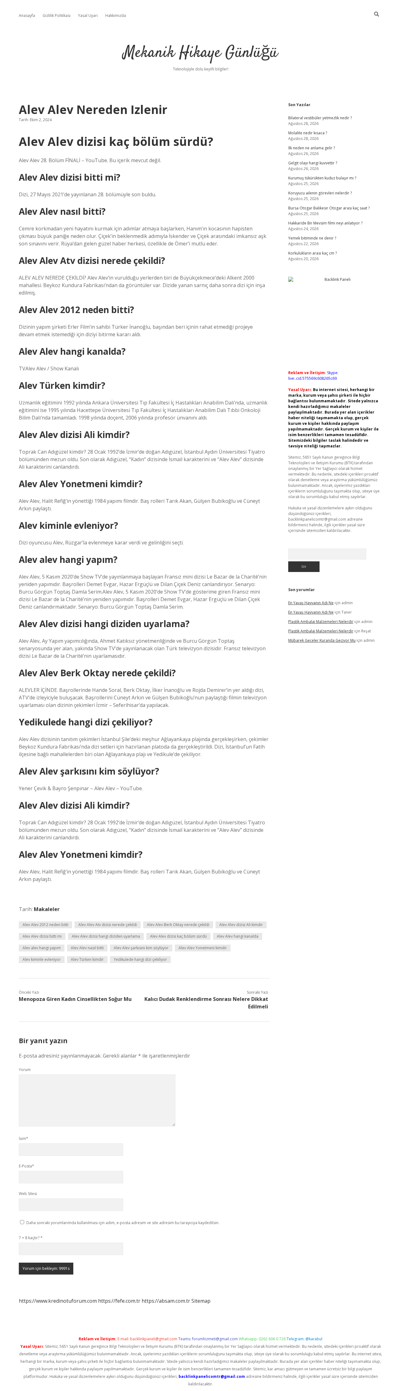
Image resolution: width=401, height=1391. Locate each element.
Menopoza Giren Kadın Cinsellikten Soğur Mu (75, 999)
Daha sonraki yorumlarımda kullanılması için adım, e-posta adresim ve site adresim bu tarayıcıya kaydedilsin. (122, 1222)
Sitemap (201, 1300)
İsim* (23, 1138)
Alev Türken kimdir (87, 959)
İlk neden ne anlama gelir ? (311, 148)
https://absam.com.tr (166, 1300)
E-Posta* (26, 1166)
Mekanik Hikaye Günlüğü (200, 53)
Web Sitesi (28, 1193)
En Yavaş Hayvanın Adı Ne (311, 602)
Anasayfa (27, 15)
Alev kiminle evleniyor (42, 959)
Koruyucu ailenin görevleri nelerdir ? (320, 193)
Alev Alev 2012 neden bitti (45, 924)
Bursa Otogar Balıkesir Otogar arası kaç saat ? (329, 208)
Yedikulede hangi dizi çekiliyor (140, 959)
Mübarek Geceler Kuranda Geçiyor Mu (322, 640)
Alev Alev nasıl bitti (87, 948)
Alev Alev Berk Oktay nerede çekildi (178, 924)
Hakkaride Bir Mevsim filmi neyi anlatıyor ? (325, 223)
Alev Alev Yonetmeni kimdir (203, 948)
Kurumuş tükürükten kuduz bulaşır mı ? (322, 178)
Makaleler (47, 909)
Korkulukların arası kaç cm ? (312, 253)
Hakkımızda (115, 15)
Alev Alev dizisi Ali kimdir (241, 924)
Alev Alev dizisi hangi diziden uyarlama (106, 936)
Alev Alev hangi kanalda (237, 936)
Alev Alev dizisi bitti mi (42, 936)
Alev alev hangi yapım (42, 948)
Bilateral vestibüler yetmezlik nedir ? (320, 118)
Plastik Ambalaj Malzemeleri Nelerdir (320, 621)
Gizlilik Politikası (56, 15)
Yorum (25, 1069)
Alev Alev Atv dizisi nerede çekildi (107, 924)
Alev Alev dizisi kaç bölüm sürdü (178, 936)
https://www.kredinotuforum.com (58, 1300)
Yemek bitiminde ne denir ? (312, 238)
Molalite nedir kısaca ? (307, 133)
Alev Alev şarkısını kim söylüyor (141, 948)
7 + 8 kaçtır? (31, 1237)
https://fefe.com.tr (119, 1300)
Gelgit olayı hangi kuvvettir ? (312, 163)
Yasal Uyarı (88, 15)
